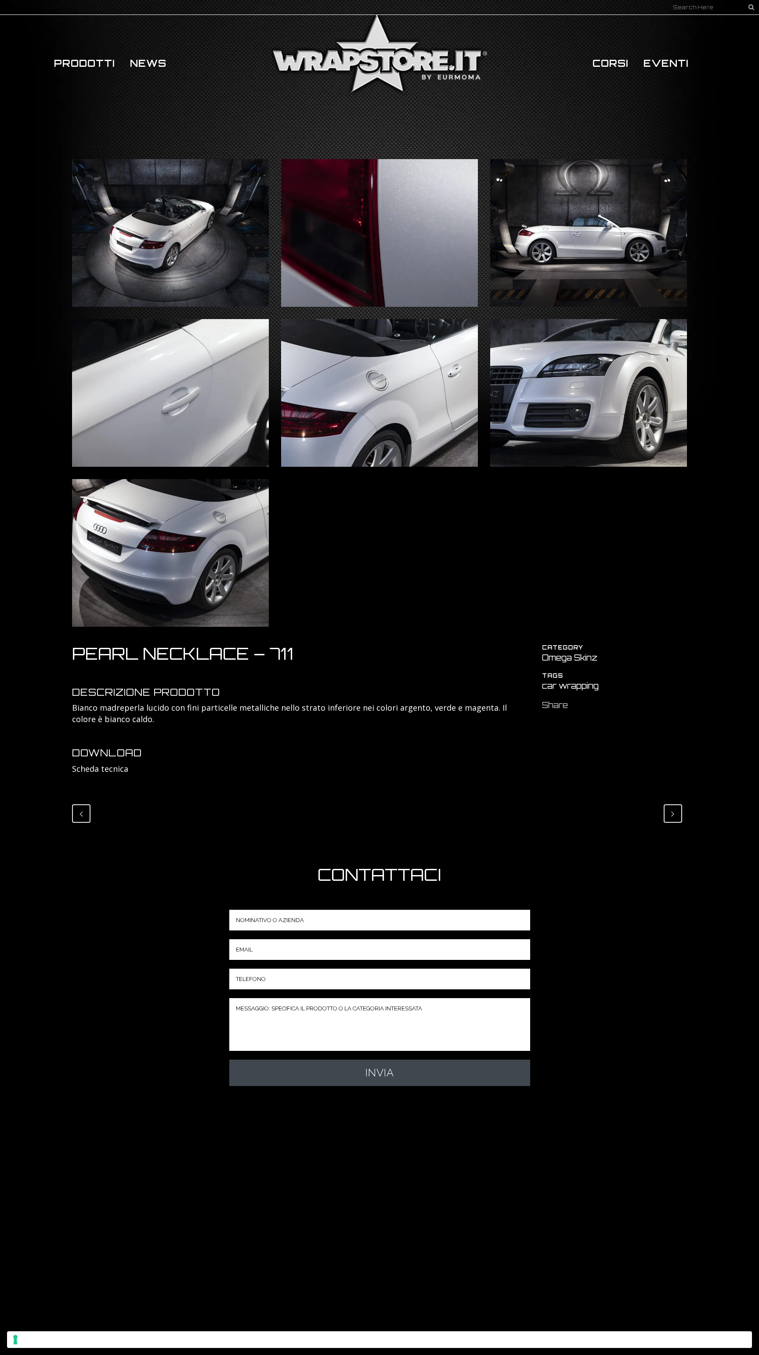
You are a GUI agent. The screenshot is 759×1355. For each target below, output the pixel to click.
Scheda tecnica (100, 768)
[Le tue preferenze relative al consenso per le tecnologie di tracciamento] (379, 1339)
